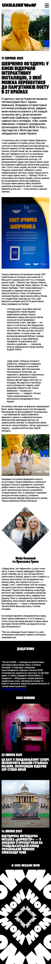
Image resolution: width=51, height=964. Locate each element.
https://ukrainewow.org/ (14, 689)
